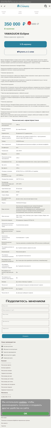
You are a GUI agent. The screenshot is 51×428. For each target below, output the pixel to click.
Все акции (3, 417)
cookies (23, 402)
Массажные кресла (6, 365)
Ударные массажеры (6, 373)
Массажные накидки (6, 370)
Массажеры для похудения (8, 384)
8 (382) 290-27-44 (6, 397)
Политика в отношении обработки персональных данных (15, 420)
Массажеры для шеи (6, 376)
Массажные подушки (6, 387)
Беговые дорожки (5, 368)
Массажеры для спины (7, 381)
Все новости (4, 423)
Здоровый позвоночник (7, 390)
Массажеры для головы (7, 379)
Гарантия (3, 426)
